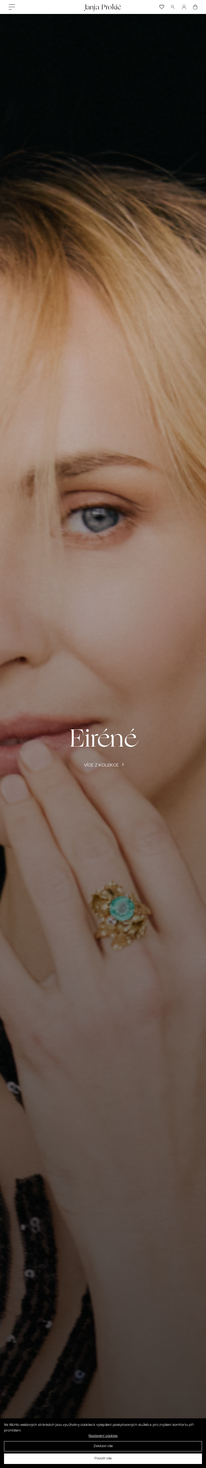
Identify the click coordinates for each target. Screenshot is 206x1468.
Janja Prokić (103, 6)
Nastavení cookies (103, 1436)
